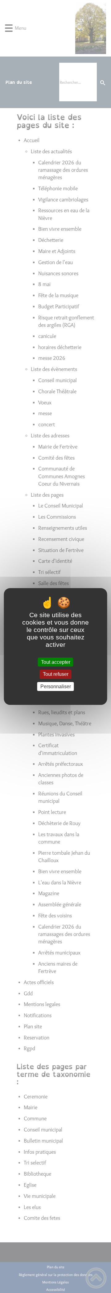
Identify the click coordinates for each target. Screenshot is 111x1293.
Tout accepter (55, 662)
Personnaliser (55, 686)
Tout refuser (55, 674)
